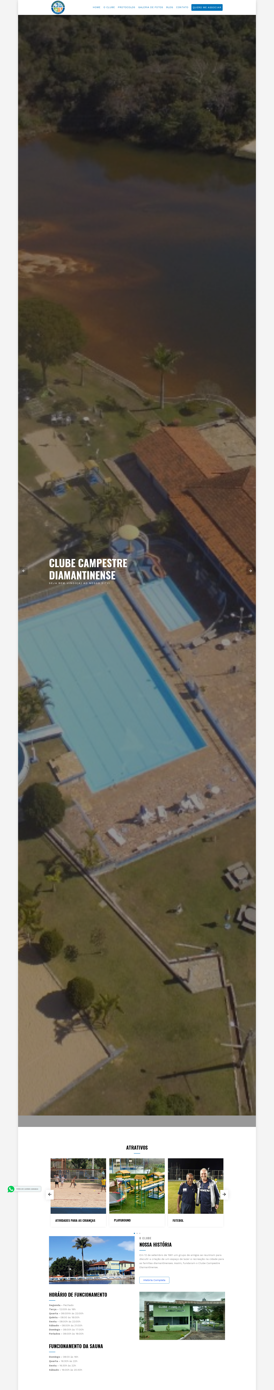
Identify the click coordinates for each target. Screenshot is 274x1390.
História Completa (154, 1280)
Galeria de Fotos (150, 7)
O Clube (109, 7)
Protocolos (126, 7)
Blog (169, 7)
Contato (182, 7)
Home (97, 7)
